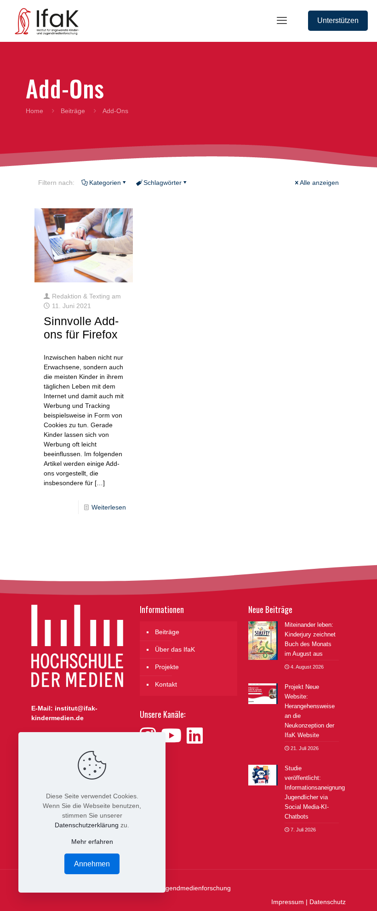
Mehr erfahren (92, 841)
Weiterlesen (108, 507)
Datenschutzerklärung (87, 825)
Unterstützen (338, 20)
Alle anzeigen (319, 182)
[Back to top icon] (333, 892)
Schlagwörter (162, 182)
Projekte (167, 666)
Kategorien (105, 182)
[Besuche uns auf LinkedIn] (195, 736)
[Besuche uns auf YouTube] (174, 736)
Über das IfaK (175, 649)
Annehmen (92, 864)
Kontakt (166, 684)
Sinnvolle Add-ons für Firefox (81, 328)
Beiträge (73, 111)
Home (34, 111)
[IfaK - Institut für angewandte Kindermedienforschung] (44, 20)
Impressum (287, 901)
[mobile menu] (282, 21)
